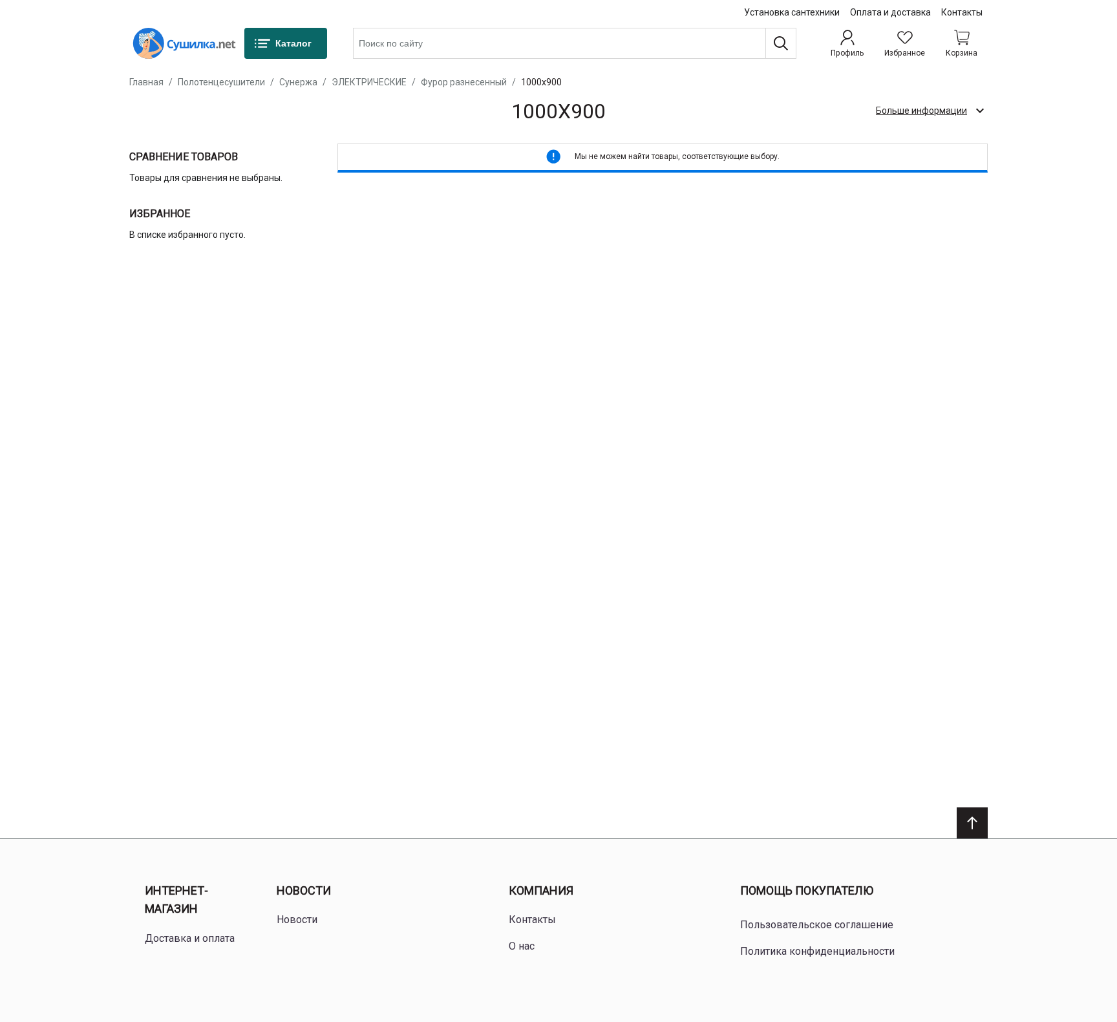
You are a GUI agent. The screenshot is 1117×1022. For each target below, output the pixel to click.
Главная (146, 82)
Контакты (962, 12)
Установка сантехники (792, 12)
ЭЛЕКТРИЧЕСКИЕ (369, 82)
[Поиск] (780, 43)
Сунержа (298, 82)
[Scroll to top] (972, 822)
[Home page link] (184, 43)
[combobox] (574, 43)
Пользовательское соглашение (816, 925)
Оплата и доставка (890, 12)
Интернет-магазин (176, 900)
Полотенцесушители (221, 82)
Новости (304, 890)
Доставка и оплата (190, 938)
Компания (541, 890)
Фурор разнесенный (464, 82)
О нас (522, 946)
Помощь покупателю (806, 890)
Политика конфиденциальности (817, 951)
